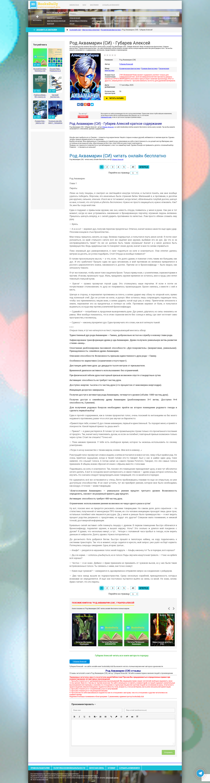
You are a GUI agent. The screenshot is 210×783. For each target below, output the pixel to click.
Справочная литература (146, 24)
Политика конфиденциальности (69, 768)
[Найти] (177, 14)
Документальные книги (101, 24)
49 (133, 167)
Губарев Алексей (126, 64)
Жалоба (83, 116)
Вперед (144, 167)
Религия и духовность (123, 21)
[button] (74, 716)
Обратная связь (96, 768)
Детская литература (122, 18)
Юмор (116, 24)
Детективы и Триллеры (78, 21)
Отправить (168, 752)
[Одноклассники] (85, 104)
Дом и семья (142, 18)
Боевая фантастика (149, 68)
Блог (84, 5)
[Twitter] (92, 104)
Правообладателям (40, 768)
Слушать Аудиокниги (110, 5)
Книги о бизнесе (98, 18)
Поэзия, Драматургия (167, 18)
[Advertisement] (48, 170)
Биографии (94, 5)
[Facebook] (81, 104)
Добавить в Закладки (46, 30)
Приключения (75, 18)
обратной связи (112, 778)
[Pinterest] (88, 104)
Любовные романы (54, 18)
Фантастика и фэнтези (56, 21)
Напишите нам (106, 117)
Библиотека (74, 5)
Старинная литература (145, 21)
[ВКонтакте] (78, 104)
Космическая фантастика (129, 68)
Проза (72, 24)
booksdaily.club (46, 5)
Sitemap (111, 768)
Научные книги (98, 21)
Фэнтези (50, 24)
